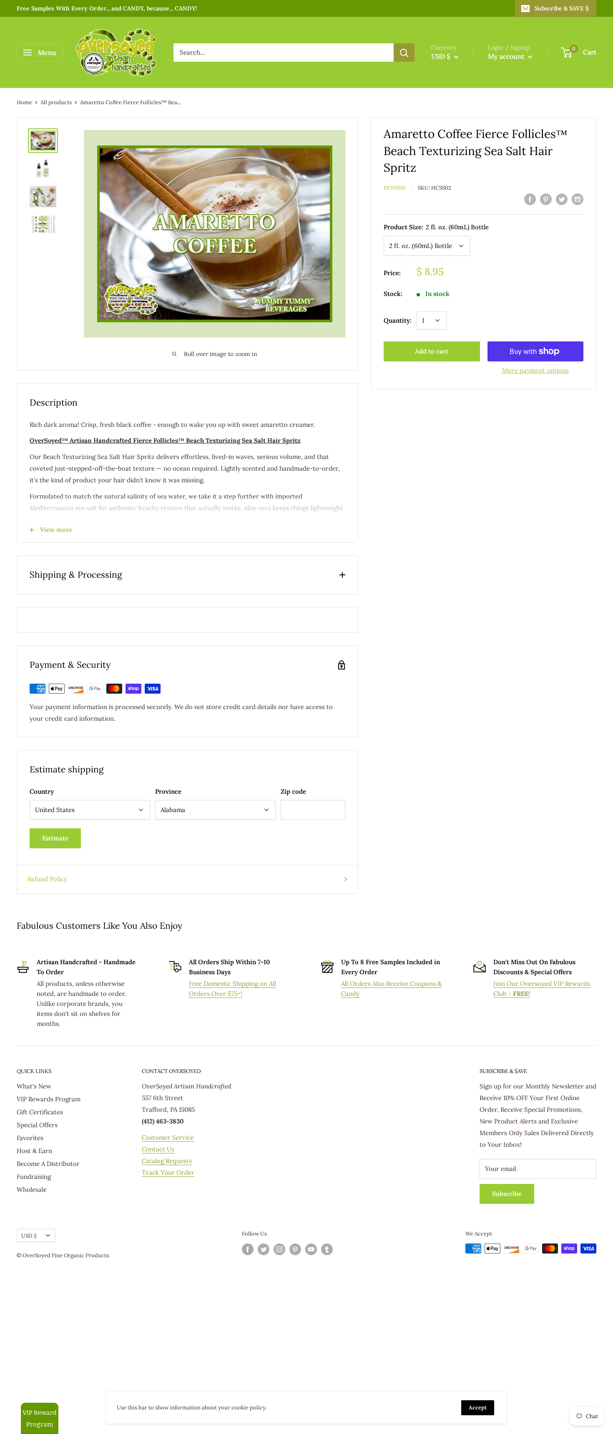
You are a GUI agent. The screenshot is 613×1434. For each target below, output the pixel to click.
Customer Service (168, 1137)
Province (168, 791)
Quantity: (398, 320)
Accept (478, 1407)
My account (507, 56)
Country (42, 791)
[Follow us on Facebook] (248, 1249)
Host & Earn (34, 1151)
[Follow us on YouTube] (311, 1249)
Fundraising (34, 1177)
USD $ (29, 1235)
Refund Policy (47, 879)
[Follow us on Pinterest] (295, 1249)
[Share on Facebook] (530, 199)
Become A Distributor (48, 1164)
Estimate (55, 838)
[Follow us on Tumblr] (327, 1249)
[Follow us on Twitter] (263, 1249)
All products (56, 102)
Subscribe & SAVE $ (562, 8)
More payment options (535, 370)
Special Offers (37, 1125)
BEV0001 (395, 187)
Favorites (30, 1138)
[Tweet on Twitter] (562, 199)
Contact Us (158, 1149)
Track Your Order (168, 1172)
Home (24, 102)
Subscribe (507, 1194)
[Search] (404, 52)
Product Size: (436, 227)
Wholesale (32, 1189)
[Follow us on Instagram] (279, 1249)
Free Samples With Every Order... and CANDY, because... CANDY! (107, 8)
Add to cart (431, 351)
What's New (34, 1086)
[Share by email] (577, 199)
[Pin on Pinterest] (546, 199)
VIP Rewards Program (48, 1099)
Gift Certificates (40, 1112)
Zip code (293, 791)
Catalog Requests (167, 1161)
